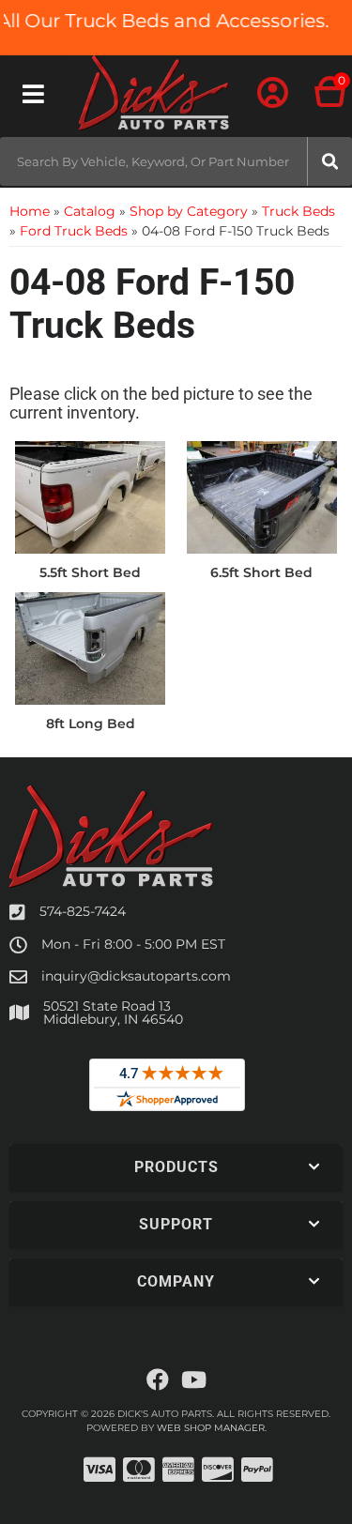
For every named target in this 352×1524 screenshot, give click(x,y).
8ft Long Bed (90, 723)
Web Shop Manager (211, 1428)
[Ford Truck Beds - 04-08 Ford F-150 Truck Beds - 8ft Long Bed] (90, 646)
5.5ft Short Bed (90, 572)
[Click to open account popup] (272, 93)
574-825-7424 (82, 911)
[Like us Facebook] (157, 1380)
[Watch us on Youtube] (194, 1380)
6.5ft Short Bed (261, 572)
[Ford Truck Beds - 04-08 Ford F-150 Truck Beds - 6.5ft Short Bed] (262, 495)
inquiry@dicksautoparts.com (136, 976)
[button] (176, 161)
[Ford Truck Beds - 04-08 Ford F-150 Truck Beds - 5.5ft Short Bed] (90, 495)
